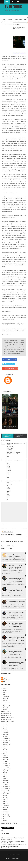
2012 (4, 809)
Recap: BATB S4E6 (6, 719)
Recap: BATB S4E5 (6, 723)
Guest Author (6, 680)
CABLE (12, 1)
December (6, 702)
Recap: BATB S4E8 (6, 713)
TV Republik (13, 7)
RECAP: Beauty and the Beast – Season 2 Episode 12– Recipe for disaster (16, 664)
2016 (4, 700)
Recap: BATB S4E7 (6, 715)
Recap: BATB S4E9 (6, 711)
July (4, 690)
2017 (4, 688)
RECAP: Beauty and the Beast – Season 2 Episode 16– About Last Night (16, 567)
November (6, 704)
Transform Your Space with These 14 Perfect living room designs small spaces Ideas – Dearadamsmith (13, 846)
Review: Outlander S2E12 (7, 721)
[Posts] (7, 23)
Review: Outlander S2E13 (7, 717)
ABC (18, 1)
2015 (4, 736)
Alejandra (5, 678)
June (4, 725)
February (5, 696)
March (5, 730)
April (4, 694)
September (6, 705)
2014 (4, 761)
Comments (6, 531)
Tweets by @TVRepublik (7, 546)
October (5, 742)
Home (6, 1)
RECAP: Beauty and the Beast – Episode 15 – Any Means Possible (16, 590)
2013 (4, 784)
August (5, 707)
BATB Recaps (15, 858)
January (5, 698)
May (4, 692)
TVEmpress (6, 681)
